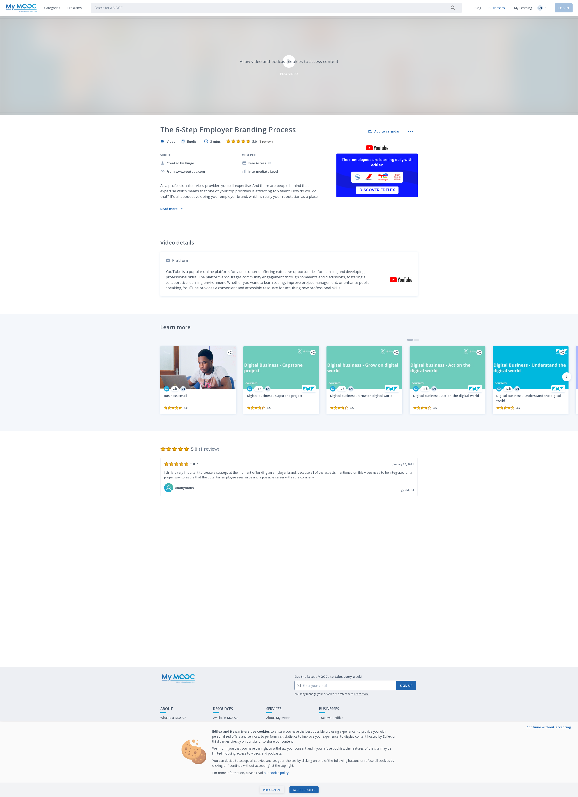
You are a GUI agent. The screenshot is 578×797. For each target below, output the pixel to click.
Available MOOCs (225, 717)
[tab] (52, 8)
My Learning (523, 8)
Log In (563, 8)
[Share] (230, 352)
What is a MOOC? (173, 717)
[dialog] (289, 759)
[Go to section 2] (416, 340)
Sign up (406, 685)
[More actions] (410, 131)
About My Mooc (278, 717)
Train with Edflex (331, 717)
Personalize (271, 790)
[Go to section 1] (410, 340)
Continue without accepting (549, 727)
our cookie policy (276, 773)
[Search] (453, 8)
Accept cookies (304, 790)
